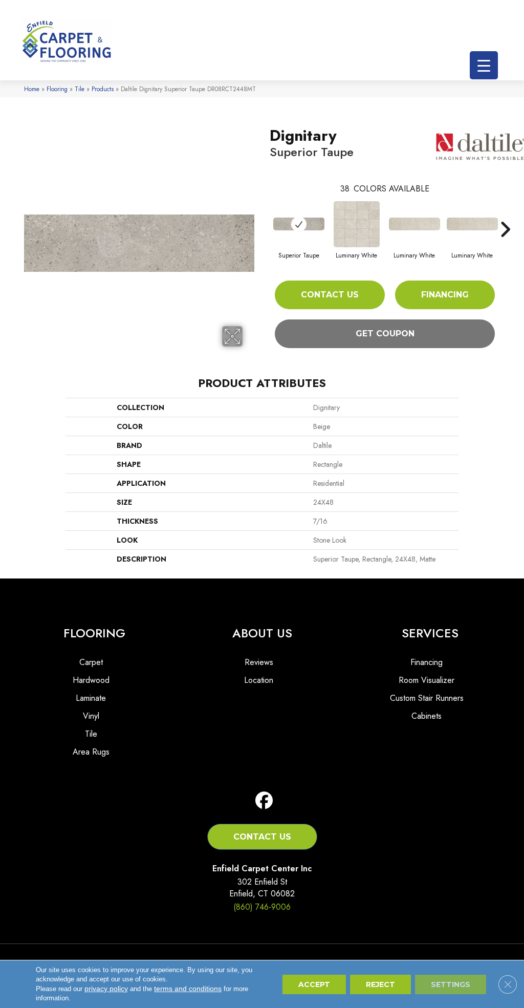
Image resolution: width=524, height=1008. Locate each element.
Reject (380, 984)
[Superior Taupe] (299, 224)
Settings (450, 984)
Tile (79, 88)
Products (103, 88)
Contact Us (330, 294)
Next (505, 214)
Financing (445, 294)
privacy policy (106, 988)
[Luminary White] (356, 224)
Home (31, 88)
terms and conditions (188, 988)
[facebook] (264, 800)
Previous (264, 214)
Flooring (57, 88)
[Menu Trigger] (484, 65)
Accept (314, 984)
